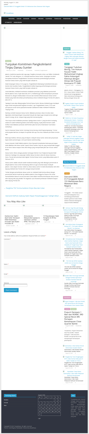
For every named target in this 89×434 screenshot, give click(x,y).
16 (59, 406)
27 (49, 411)
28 (52, 411)
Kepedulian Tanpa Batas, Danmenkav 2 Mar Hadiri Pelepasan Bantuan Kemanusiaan (73, 378)
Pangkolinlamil (43, 70)
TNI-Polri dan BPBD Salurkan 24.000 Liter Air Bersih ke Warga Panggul (73, 268)
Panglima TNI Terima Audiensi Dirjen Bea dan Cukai (24, 188)
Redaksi (6, 400)
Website (6, 283)
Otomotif (8, 22)
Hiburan (40, 18)
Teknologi (57, 18)
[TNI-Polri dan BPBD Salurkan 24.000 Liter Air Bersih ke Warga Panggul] (73, 261)
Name (6, 264)
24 (39, 411)
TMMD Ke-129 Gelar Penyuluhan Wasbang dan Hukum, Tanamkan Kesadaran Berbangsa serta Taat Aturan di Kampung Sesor (73, 128)
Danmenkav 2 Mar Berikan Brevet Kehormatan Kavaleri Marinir (73, 350)
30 (59, 411)
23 (59, 408)
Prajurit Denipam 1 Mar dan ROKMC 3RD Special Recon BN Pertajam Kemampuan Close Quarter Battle (73, 318)
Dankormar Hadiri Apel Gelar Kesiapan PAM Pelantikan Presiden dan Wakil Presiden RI (12, 219)
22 (55, 408)
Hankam (75, 18)
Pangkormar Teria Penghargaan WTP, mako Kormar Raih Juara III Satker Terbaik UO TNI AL (73, 364)
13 (49, 406)
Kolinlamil (37, 70)
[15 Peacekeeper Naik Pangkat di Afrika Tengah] (51, 205)
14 (52, 406)
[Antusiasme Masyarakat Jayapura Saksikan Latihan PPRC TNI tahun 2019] (32, 205)
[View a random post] (83, 18)
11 (43, 406)
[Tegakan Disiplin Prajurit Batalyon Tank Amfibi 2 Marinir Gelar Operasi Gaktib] (73, 103)
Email (6, 274)
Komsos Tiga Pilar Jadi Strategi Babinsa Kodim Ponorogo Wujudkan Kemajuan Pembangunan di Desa (73, 216)
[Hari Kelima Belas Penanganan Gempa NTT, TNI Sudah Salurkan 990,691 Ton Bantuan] (73, 224)
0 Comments (29, 70)
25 (43, 411)
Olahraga (49, 18)
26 (46, 411)
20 (49, 408)
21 (52, 408)
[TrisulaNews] (5, 18)
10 (39, 406)
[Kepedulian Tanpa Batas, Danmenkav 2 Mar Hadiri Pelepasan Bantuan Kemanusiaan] (73, 371)
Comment (7, 239)
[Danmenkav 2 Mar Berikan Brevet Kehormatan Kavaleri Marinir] (73, 346)
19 (46, 408)
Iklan (5, 405)
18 (43, 408)
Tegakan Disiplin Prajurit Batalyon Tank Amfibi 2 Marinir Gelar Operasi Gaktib (73, 110)
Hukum (19, 18)
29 (55, 411)
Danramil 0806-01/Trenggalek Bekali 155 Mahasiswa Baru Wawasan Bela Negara (27, 6)
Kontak (6, 402)
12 (46, 406)
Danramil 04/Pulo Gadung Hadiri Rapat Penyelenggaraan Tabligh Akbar (33, 196)
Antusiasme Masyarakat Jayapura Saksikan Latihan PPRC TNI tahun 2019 (32, 219)
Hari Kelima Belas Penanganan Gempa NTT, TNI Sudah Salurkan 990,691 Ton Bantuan (73, 231)
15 (55, 406)
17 (39, 408)
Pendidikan (66, 18)
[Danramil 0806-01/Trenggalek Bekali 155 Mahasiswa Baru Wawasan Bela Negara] (74, 166)
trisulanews (20, 70)
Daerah (33, 18)
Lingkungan (18, 22)
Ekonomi (26, 18)
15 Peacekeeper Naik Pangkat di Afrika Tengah (51, 218)
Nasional (12, 18)
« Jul (39, 418)
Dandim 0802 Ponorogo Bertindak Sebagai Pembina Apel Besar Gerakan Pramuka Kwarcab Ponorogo (74, 286)
